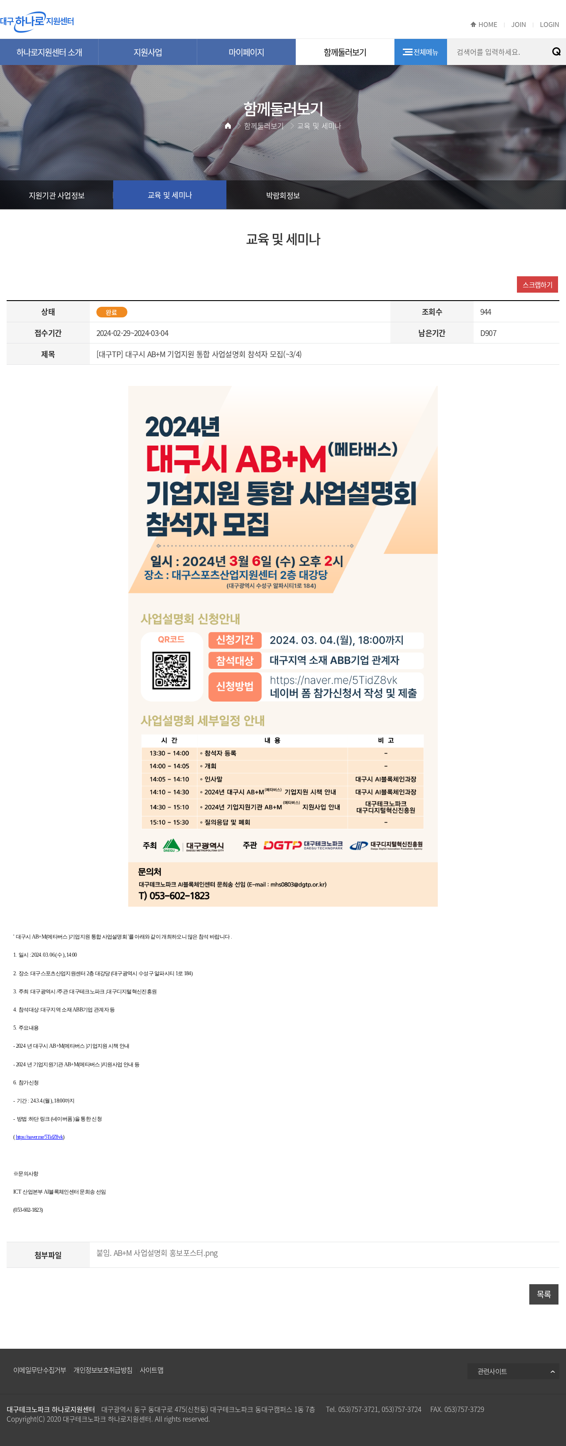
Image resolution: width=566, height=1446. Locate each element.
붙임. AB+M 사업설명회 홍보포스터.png (157, 1252)
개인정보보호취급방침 (102, 1370)
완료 (111, 312)
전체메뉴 (426, 51)
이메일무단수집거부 (39, 1370)
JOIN (518, 24)
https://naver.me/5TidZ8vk (39, 1137)
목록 (544, 1294)
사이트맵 (151, 1370)
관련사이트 (492, 1371)
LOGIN (549, 24)
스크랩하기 (537, 284)
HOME (487, 24)
